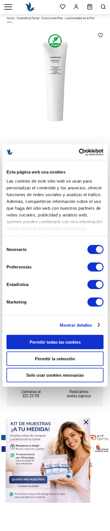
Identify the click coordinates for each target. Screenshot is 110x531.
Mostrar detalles (76, 324)
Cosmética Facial (28, 18)
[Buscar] (103, 7)
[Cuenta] (76, 7)
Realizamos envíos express (79, 393)
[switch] (95, 267)
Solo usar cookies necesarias (55, 375)
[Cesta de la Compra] (89, 7)
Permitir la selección (55, 358)
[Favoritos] (62, 7)
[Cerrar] (86, 422)
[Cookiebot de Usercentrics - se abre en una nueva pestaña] (79, 152)
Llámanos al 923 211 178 (31, 393)
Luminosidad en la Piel (79, 18)
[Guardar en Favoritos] (100, 35)
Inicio (11, 18)
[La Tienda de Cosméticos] (30, 7)
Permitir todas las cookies (55, 342)
